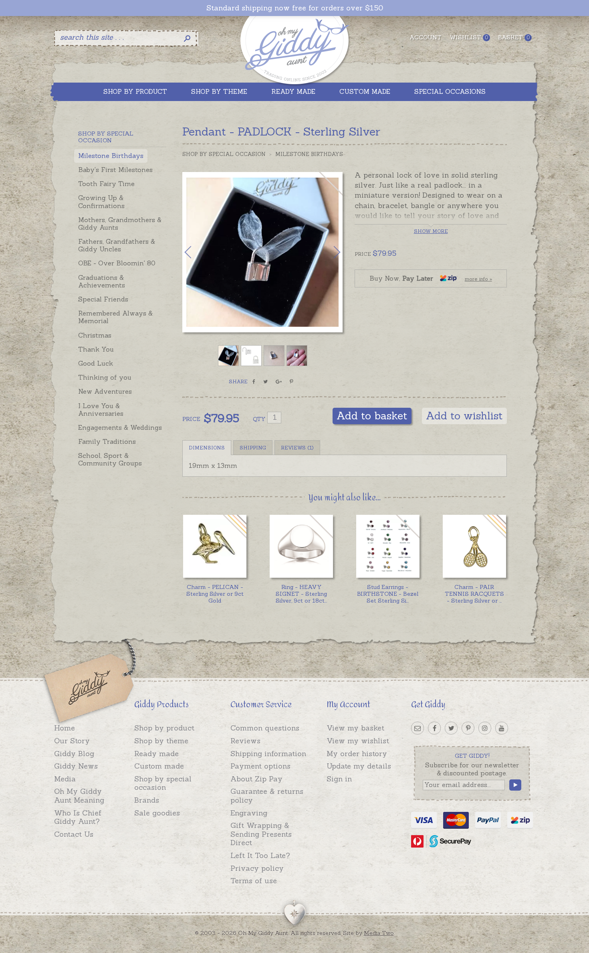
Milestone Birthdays (110, 156)
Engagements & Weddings (120, 427)
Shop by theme (161, 740)
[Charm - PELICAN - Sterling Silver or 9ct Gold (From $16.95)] (214, 546)
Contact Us (73, 834)
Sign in (339, 778)
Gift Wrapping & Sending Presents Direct (261, 834)
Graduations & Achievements (101, 281)
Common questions (264, 727)
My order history (357, 753)
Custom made (159, 766)
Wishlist (469, 37)
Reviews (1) (297, 448)
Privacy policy (257, 868)
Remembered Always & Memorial (115, 317)
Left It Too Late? (260, 855)
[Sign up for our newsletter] (417, 728)
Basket (514, 37)
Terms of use (253, 880)
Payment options (260, 766)
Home (64, 727)
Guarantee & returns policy (266, 796)
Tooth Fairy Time (106, 184)
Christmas (94, 335)
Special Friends (103, 299)
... (301, 593)
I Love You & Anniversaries (100, 409)
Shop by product (164, 727)
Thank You (96, 349)
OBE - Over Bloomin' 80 (116, 263)
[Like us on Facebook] (434, 728)
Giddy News (76, 766)
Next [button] (329, 252)
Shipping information (268, 753)
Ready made (156, 753)
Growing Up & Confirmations (101, 201)
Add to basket (372, 415)
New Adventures (105, 391)
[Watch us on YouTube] (501, 728)
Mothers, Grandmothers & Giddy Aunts (119, 223)
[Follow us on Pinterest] (468, 728)
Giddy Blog (74, 753)
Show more (431, 231)
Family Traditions (107, 441)
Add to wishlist (464, 415)
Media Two (379, 933)
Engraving (248, 812)
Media (65, 778)
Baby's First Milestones (115, 170)
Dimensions (207, 448)
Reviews (245, 740)
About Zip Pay (256, 778)
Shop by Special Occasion (224, 154)
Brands (146, 800)
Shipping (253, 448)
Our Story (72, 740)
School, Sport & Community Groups (110, 459)
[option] (262, 252)
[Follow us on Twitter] (451, 728)
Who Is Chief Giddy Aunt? (77, 817)
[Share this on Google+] (278, 382)
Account (425, 37)
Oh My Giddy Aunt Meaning (79, 796)
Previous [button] (196, 252)
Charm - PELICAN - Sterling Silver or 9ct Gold (215, 593)
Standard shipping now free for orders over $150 (294, 8)
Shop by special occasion (163, 783)
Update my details (359, 766)
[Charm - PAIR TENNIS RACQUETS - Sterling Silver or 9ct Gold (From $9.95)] (474, 546)
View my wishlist (358, 740)
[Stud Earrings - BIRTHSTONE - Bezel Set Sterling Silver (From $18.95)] (387, 546)
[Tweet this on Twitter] (265, 382)
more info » (478, 279)
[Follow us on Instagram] (484, 728)
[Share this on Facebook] (254, 382)
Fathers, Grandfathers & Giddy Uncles (116, 245)
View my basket (355, 727)
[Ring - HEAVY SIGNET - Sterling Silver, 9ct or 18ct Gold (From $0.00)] (301, 546)
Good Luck (95, 363)
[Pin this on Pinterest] (291, 382)
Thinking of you (104, 377)
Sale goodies (157, 812)
